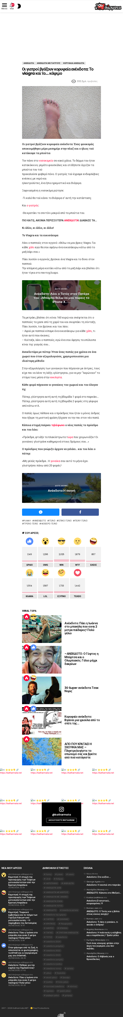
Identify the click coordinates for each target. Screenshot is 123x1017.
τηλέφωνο (58, 425)
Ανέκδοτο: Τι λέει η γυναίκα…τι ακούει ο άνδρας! (102, 923)
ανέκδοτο (62, 937)
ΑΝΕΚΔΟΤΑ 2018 (53, 887)
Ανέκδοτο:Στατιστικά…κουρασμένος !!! (98, 902)
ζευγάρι (66, 977)
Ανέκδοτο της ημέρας (56, 914)
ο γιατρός (33, 205)
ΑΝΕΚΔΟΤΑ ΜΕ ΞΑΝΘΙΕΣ (57, 896)
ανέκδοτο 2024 (53, 941)
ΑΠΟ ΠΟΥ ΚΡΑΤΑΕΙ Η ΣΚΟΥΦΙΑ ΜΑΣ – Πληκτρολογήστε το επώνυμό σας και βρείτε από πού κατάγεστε (80, 750)
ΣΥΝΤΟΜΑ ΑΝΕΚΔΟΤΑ (68, 932)
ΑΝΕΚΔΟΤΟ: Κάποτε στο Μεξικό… (104, 892)
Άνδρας (59, 878)
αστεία (70, 968)
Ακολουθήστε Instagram (61, 820)
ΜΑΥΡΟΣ (50, 928)
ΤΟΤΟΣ (49, 937)
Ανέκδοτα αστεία (70, 910)
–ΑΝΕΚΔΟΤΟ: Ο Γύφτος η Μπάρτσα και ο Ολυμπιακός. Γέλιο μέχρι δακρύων (81, 659)
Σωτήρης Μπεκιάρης (96, 940)
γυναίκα (55, 461)
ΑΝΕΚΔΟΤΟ (40, 520)
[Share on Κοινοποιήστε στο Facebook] (80, 512)
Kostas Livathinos (95, 897)
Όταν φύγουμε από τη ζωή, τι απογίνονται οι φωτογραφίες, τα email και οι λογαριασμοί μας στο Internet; (23, 951)
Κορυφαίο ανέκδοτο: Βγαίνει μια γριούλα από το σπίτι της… (82, 720)
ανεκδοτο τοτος (53, 968)
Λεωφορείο (66, 923)
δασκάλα (61, 973)
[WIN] (33, 617)
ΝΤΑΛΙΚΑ (64, 928)
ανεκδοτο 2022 (53, 950)
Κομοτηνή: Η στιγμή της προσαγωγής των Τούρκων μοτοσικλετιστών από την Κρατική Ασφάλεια (21, 881)
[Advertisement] (61, 35)
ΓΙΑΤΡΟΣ (50, 919)
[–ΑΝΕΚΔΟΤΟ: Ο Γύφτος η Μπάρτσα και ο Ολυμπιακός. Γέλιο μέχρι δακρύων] (42, 660)
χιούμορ (68, 995)
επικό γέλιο (65, 520)
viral (48, 878)
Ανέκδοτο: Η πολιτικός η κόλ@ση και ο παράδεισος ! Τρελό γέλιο (104, 934)
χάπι (31, 247)
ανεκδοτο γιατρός (54, 959)
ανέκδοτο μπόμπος (54, 946)
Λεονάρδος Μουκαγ (96, 889)
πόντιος (73, 986)
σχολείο (50, 991)
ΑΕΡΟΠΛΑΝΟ (52, 883)
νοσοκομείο (46, 160)
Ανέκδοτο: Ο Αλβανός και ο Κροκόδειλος (100, 958)
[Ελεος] (33, 678)
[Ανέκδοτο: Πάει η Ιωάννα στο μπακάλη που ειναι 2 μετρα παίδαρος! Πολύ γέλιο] (42, 629)
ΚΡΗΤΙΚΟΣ (50, 923)
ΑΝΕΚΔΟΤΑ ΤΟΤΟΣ (54, 905)
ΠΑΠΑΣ (49, 932)
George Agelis (94, 881)
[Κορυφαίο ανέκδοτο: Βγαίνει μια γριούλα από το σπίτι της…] (42, 721)
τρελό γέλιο (31, 523)
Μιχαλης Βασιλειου (95, 929)
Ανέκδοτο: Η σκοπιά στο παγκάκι (104, 884)
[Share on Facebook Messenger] (40, 512)
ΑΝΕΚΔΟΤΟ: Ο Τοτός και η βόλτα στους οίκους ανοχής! (103, 913)
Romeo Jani (92, 908)
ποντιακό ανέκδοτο (55, 986)
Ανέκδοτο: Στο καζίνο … (99, 876)
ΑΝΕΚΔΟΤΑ (71, 220)
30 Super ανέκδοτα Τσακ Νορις (81, 689)
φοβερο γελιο (49, 523)
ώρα (70, 437)
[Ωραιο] (33, 647)
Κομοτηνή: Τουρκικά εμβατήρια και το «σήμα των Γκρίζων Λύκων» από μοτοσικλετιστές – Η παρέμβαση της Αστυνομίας (22, 917)
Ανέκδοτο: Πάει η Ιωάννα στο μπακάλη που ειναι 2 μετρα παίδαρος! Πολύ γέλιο (81, 628)
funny (27, 520)
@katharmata (61, 814)
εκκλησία (56, 377)
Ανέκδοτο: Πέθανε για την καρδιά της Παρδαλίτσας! (21, 966)
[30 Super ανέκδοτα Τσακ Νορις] (42, 690)
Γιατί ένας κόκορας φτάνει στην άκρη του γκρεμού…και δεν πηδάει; (103, 946)
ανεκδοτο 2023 (53, 955)
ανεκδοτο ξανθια (54, 964)
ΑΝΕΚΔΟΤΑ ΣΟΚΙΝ (54, 901)
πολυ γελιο (81, 520)
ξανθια (49, 982)
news (71, 874)
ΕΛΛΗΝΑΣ (64, 919)
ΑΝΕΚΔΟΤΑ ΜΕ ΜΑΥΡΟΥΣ (57, 892)
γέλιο (52, 520)
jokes (60, 874)
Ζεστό (27, 617)
